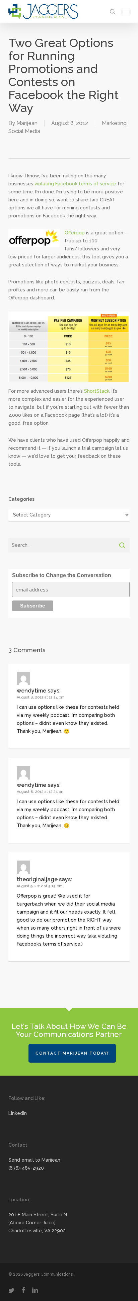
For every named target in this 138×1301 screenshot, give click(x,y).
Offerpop (75, 232)
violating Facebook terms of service (75, 183)
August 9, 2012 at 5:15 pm (40, 886)
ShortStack (96, 391)
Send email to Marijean (34, 1160)
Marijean (27, 123)
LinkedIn (17, 1113)
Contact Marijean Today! (72, 1053)
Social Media (24, 131)
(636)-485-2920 (26, 1168)
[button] (126, 11)
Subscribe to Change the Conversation (61, 575)
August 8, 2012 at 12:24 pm (41, 697)
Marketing (114, 123)
